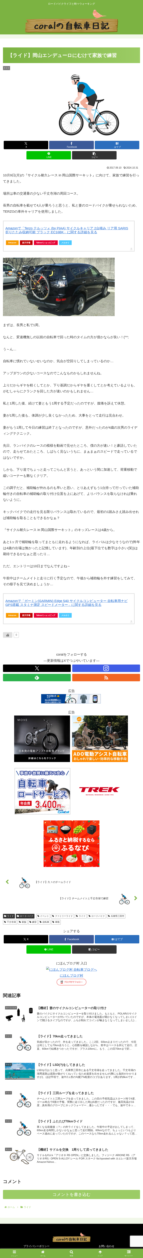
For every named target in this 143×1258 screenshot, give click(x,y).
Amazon (12, 242)
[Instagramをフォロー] (106, 668)
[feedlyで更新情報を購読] (37, 677)
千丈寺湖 (11, 922)
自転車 (45, 922)
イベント (44, 916)
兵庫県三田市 (117, 916)
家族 (24, 922)
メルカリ (65, 242)
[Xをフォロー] (37, 668)
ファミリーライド (64, 916)
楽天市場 (26, 242)
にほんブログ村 (71, 975)
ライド (10, 916)
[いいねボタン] (7, 635)
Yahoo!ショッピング (45, 242)
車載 (57, 922)
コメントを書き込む (72, 1194)
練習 (34, 922)
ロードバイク (26, 916)
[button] (94, 155)
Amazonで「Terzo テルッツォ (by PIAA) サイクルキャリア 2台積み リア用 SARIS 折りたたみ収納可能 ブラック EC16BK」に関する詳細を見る (66, 230)
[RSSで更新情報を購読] (106, 677)
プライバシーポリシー (36, 1246)
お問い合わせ (106, 1246)
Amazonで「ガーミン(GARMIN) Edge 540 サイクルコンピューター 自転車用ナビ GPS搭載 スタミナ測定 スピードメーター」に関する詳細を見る (66, 603)
